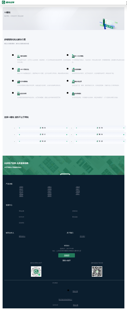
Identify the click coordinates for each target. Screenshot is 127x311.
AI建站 (49, 187)
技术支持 (21, 217)
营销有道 (75, 211)
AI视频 (49, 189)
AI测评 (21, 187)
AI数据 (21, 193)
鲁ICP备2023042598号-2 (65, 299)
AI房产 (78, 193)
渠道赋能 (21, 223)
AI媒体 (78, 187)
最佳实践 (75, 217)
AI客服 (78, 191)
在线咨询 (66, 255)
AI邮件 (21, 195)
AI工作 (21, 191)
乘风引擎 (75, 291)
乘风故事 (21, 211)
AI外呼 (49, 195)
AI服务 (49, 191)
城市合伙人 (22, 236)
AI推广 (78, 189)
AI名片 (21, 189)
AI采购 (49, 193)
